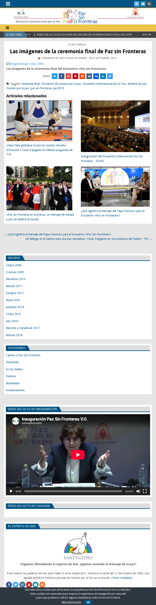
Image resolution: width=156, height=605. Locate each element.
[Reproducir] (11, 491)
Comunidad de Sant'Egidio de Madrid (64, 58)
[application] (78, 454)
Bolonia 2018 (14, 335)
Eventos (11, 376)
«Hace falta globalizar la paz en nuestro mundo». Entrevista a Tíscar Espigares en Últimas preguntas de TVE (39, 150)
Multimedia (79, 44)
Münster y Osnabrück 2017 (23, 328)
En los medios (14, 369)
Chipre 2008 (13, 265)
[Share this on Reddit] (82, 76)
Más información (71, 602)
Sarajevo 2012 (15, 293)
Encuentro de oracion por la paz (61, 83)
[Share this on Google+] (68, 76)
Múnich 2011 (14, 286)
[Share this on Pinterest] (75, 76)
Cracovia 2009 (15, 272)
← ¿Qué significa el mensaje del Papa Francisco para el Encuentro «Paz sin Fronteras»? (57, 234)
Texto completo (122, 577)
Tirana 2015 (13, 314)
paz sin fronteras (41, 88)
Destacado (12, 362)
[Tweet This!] (54, 76)
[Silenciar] (138, 491)
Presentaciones (15, 390)
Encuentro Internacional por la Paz (104, 83)
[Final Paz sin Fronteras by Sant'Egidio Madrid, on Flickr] (25, 63)
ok (88, 602)
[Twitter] (136, 4)
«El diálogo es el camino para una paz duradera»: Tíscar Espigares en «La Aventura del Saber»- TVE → (88, 238)
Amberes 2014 (15, 307)
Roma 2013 (13, 300)
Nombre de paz (137, 83)
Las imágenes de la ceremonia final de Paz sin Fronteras (78, 51)
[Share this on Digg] (96, 76)
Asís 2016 (12, 321)
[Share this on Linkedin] (103, 76)
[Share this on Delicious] (110, 76)
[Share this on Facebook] (61, 76)
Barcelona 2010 (15, 279)
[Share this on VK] (89, 76)
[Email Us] (143, 4)
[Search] (149, 4)
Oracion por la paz (17, 88)
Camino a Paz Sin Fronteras (23, 355)
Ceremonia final (30, 83)
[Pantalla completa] (145, 491)
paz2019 (58, 88)
